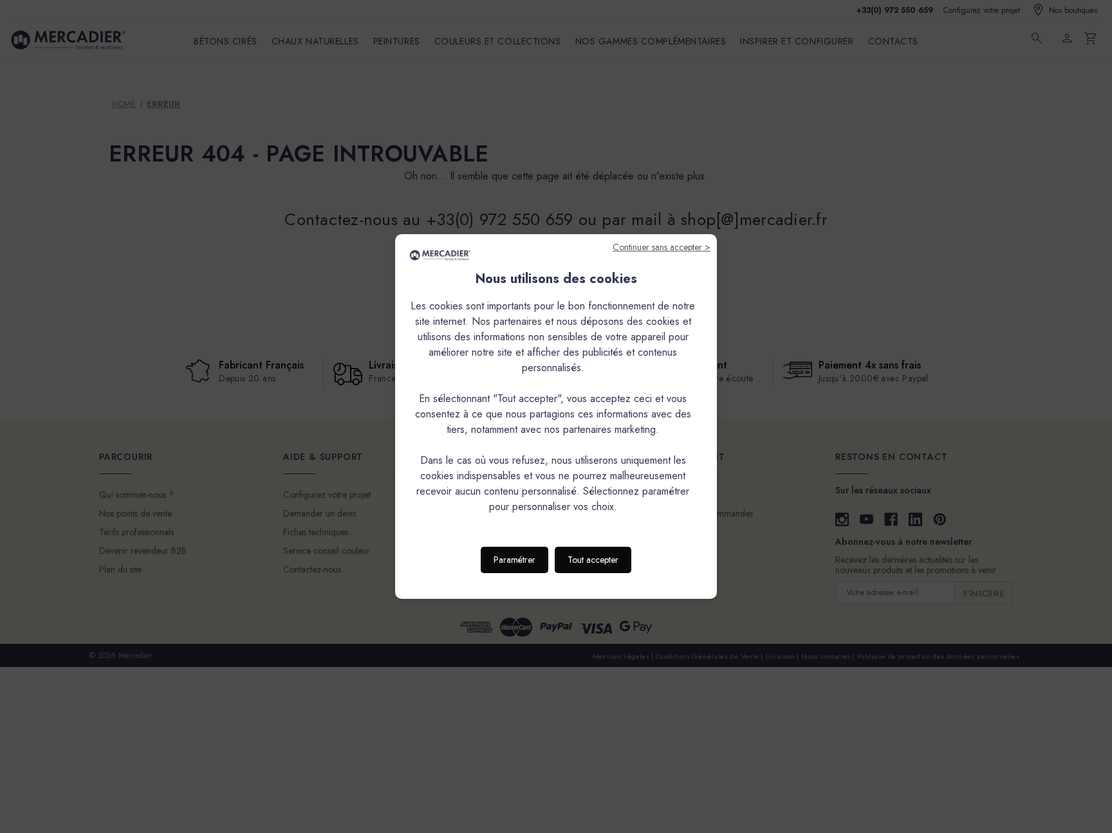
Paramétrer (514, 559)
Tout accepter (593, 559)
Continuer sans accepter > (661, 247)
